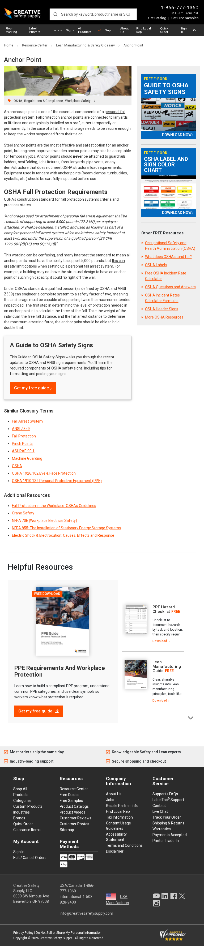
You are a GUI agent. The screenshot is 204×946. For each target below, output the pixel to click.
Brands (19, 818)
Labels (57, 30)
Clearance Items (27, 830)
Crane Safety (23, 513)
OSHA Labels (156, 265)
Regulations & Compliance (43, 101)
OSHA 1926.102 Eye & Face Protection (44, 473)
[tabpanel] (153, 624)
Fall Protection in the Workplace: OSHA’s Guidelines (54, 506)
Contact (159, 805)
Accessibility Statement (116, 837)
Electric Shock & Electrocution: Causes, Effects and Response (63, 535)
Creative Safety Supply (56, 938)
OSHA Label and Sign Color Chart (166, 164)
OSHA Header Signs (161, 309)
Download (159, 641)
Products (20, 795)
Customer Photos (74, 824)
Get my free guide (31, 387)
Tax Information (119, 817)
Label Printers (34, 30)
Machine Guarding (27, 458)
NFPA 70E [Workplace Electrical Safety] (44, 520)
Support (110, 30)
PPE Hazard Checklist (163, 609)
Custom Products (27, 806)
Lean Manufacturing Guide (166, 666)
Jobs (110, 800)
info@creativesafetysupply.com (86, 913)
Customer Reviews (75, 818)
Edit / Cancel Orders (29, 857)
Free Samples (71, 800)
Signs (70, 30)
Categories (22, 800)
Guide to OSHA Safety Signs (166, 88)
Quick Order (164, 30)
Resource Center (74, 789)
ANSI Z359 (21, 429)
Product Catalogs (74, 806)
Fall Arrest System (27, 421)
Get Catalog (157, 18)
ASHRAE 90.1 (23, 451)
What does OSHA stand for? (168, 257)
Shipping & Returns (168, 823)
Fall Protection (24, 436)
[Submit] (55, 14)
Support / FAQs (165, 794)
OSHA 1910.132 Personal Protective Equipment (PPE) (57, 481)
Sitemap (67, 830)
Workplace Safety (78, 101)
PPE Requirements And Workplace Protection (59, 671)
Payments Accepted (169, 835)
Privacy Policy (23, 933)
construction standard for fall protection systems (58, 199)
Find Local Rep (143, 30)
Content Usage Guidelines (118, 826)
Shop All (20, 789)
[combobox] (93, 14)
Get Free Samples (184, 18)
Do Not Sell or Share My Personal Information (68, 933)
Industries (21, 812)
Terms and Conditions (124, 845)
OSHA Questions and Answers (170, 287)
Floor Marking (11, 30)
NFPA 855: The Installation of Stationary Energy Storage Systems (66, 528)
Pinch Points (22, 443)
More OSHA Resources (164, 317)
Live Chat (160, 811)
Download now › (177, 135)
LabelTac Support (168, 799)
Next (191, 717)
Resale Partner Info (122, 805)
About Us (124, 30)
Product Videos (72, 812)
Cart (195, 30)
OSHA (18, 101)
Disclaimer (115, 851)
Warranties (161, 829)
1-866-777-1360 (179, 8)
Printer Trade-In (165, 840)
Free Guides (69, 795)
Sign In (183, 30)
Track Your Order (166, 817)
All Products (84, 30)
